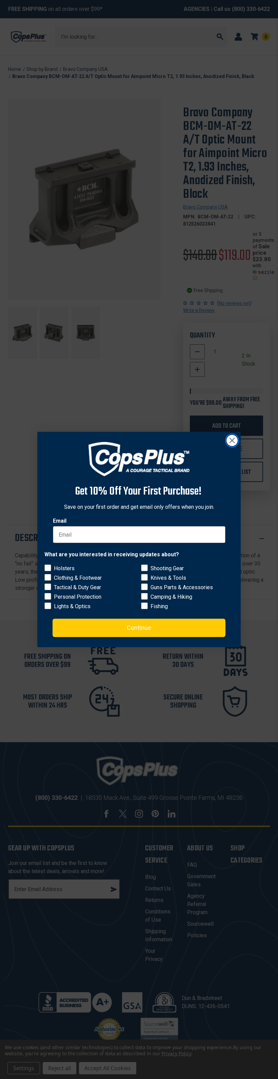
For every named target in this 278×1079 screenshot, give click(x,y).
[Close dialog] (232, 440)
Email (59, 521)
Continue (139, 627)
